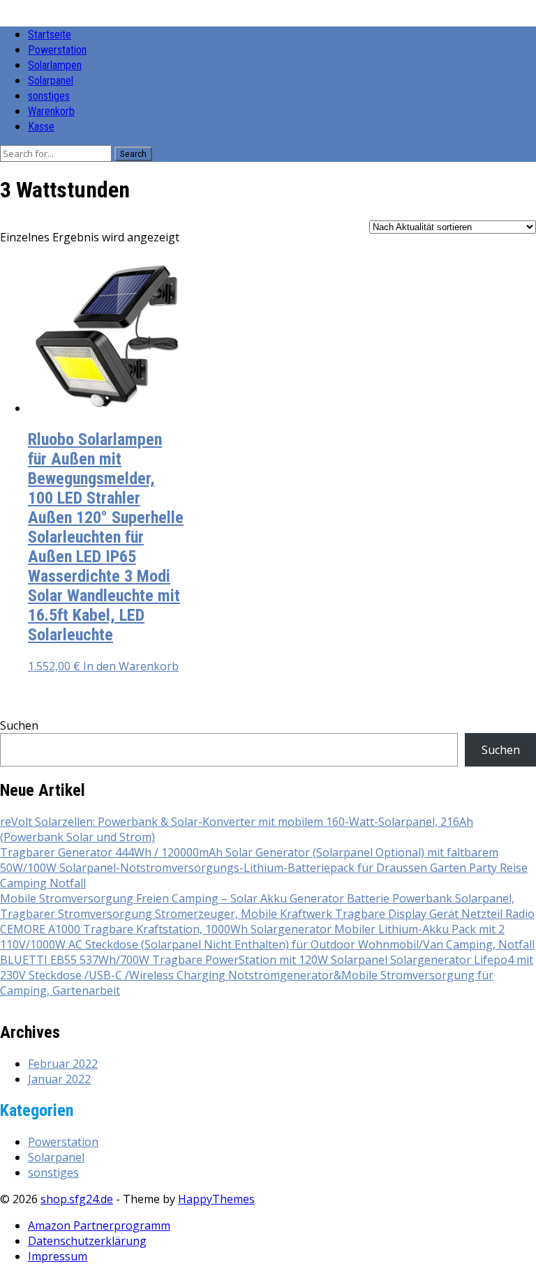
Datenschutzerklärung (87, 1240)
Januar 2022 (59, 1079)
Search (133, 154)
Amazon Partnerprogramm (99, 1225)
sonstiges (49, 96)
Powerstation (57, 49)
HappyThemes (216, 1199)
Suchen (19, 725)
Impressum (57, 1256)
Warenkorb (51, 111)
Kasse (41, 126)
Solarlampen (55, 65)
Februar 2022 (63, 1063)
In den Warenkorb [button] (131, 666)
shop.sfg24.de (76, 1199)
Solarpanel (50, 80)
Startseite (49, 34)
